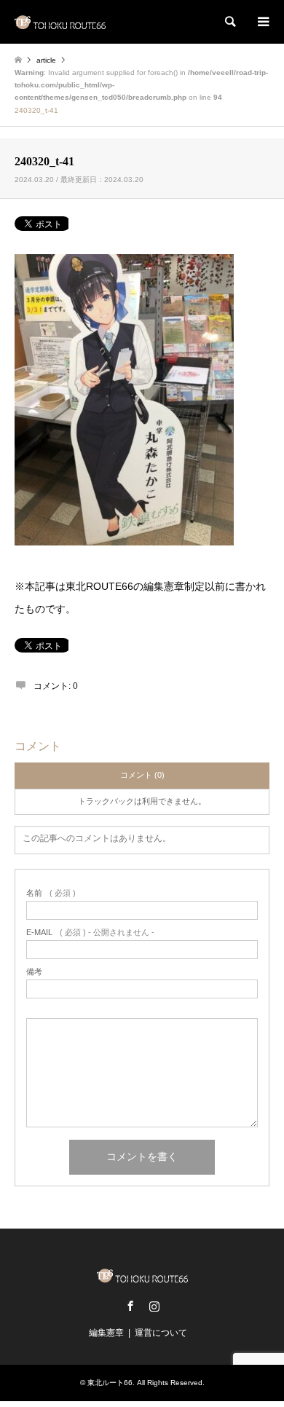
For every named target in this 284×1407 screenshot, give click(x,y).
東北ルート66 (110, 1383)
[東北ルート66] (60, 22)
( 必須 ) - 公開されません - (90, 933)
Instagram (154, 1306)
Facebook (130, 1306)
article (46, 60)
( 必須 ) (51, 893)
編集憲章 (106, 1333)
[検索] (229, 22)
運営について (161, 1333)
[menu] (262, 22)
